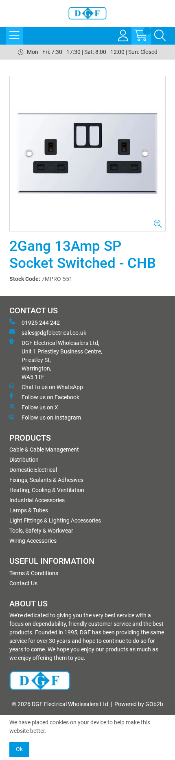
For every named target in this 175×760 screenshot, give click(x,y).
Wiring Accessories (33, 540)
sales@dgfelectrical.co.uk (54, 333)
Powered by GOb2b (138, 704)
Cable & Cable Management (44, 449)
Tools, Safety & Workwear (41, 530)
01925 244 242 (41, 322)
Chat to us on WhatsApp (52, 387)
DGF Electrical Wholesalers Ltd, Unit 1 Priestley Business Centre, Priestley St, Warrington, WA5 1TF (62, 360)
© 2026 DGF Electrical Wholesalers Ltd (60, 704)
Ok (19, 749)
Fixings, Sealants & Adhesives (46, 480)
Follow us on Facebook (50, 397)
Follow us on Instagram (51, 417)
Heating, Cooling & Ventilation (46, 490)
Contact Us (23, 583)
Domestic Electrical (33, 470)
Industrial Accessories (37, 500)
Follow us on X (40, 407)
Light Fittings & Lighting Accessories (55, 520)
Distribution (24, 459)
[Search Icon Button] (160, 36)
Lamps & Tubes (28, 510)
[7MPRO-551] (87, 153)
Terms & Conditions (33, 573)
